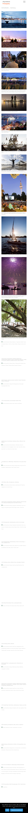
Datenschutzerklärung (16, 810)
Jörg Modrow (6, 1)
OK (7, 810)
